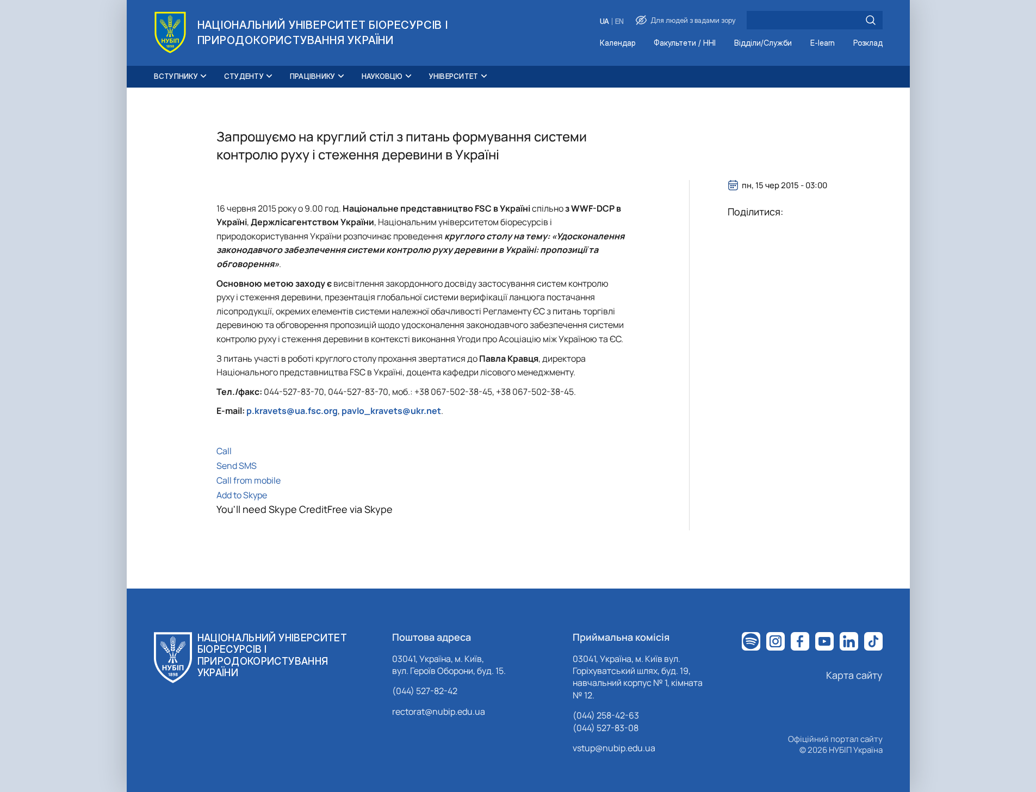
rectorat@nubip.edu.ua (438, 711)
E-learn (822, 43)
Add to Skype (241, 495)
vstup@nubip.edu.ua (614, 748)
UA (604, 21)
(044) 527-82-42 (424, 691)
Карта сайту (854, 675)
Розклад (868, 43)
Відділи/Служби (763, 43)
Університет (454, 76)
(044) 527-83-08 (605, 728)
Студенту (244, 76)
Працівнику (313, 76)
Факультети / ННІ (685, 43)
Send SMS (236, 465)
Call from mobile (248, 480)
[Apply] (871, 20)
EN (619, 21)
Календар (617, 43)
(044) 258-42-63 (606, 715)
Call (224, 451)
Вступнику (176, 76)
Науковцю (382, 76)
